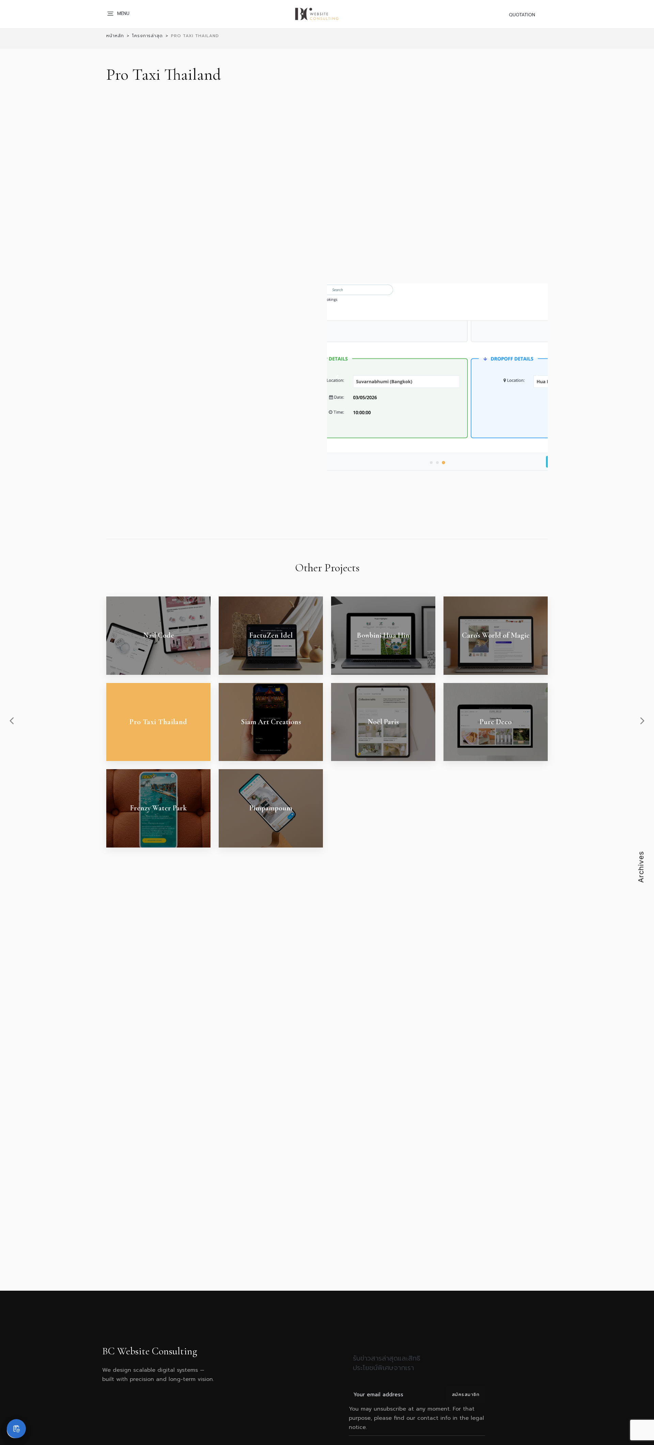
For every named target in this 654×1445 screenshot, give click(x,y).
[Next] (537, 377)
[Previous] (337, 377)
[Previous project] (12, 721)
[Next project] (642, 721)
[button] (119, 13)
